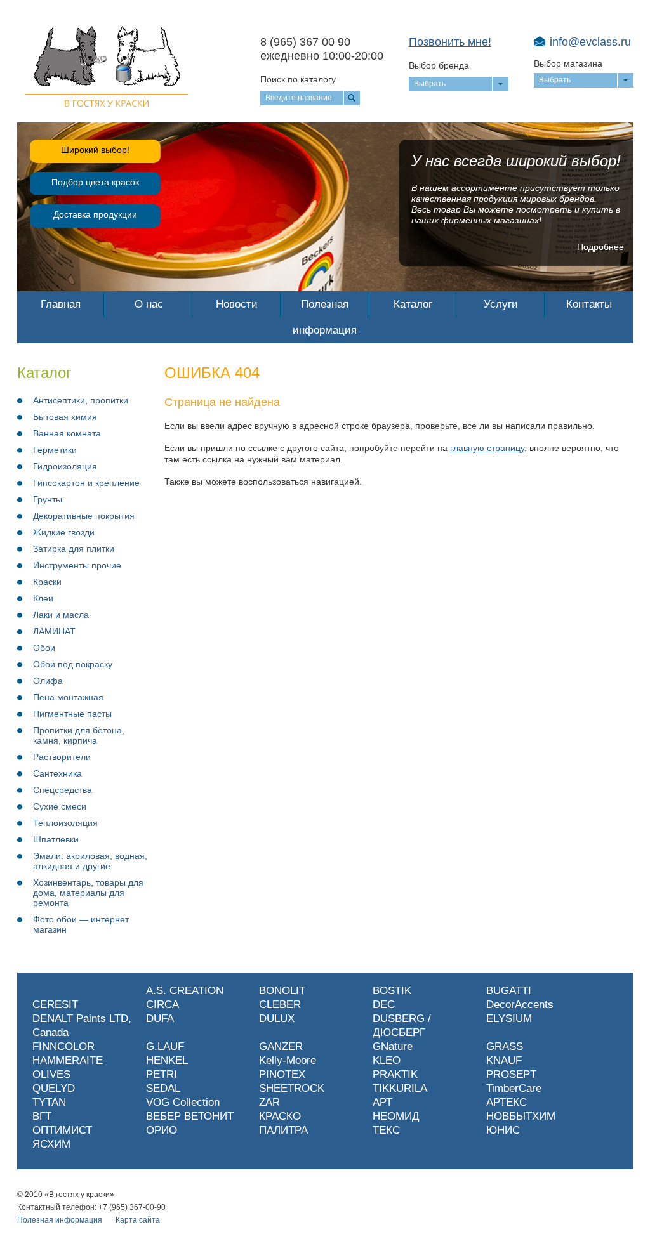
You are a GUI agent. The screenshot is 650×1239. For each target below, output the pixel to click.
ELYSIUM (509, 1019)
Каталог (413, 304)
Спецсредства (62, 790)
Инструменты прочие (77, 565)
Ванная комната (67, 433)
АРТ (382, 1102)
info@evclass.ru (590, 42)
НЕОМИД (396, 1116)
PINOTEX (282, 1074)
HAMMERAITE (67, 1060)
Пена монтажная (68, 697)
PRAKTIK (395, 1074)
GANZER (281, 1046)
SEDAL (163, 1088)
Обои (44, 648)
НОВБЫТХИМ (520, 1116)
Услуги (501, 304)
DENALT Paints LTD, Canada (81, 1026)
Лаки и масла (61, 615)
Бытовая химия (65, 417)
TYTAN (49, 1102)
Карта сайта (138, 1220)
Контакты (589, 304)
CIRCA (162, 1005)
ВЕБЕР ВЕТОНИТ (190, 1116)
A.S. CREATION (184, 991)
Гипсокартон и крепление (86, 483)
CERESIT (55, 1005)
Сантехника (57, 773)
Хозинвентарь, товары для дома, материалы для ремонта (88, 892)
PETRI (161, 1074)
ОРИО (161, 1130)
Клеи (43, 598)
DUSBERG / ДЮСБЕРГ (402, 1026)
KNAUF (504, 1060)
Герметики (55, 450)
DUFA (160, 1019)
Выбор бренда (439, 65)
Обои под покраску (72, 664)
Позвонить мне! (450, 42)
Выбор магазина (568, 63)
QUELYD (53, 1088)
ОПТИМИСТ (62, 1130)
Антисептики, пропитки (80, 400)
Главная (61, 304)
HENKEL (167, 1060)
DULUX (277, 1019)
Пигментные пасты (72, 714)
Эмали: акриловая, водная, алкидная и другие (90, 861)
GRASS (504, 1046)
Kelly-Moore (287, 1060)
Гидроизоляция (65, 466)
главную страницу (487, 448)
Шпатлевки (56, 839)
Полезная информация (325, 317)
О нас (149, 304)
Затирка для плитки (73, 549)
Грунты (47, 499)
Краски (47, 582)
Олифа (48, 681)
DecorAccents (520, 1005)
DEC (384, 1005)
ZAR (269, 1102)
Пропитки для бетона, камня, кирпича (78, 735)
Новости (237, 304)
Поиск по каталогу (298, 79)
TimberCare (513, 1088)
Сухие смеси (59, 806)
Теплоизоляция (65, 823)
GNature (393, 1046)
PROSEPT (511, 1074)
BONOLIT (282, 991)
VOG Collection (183, 1102)
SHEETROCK (291, 1088)
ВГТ (41, 1116)
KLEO (387, 1060)
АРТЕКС (506, 1102)
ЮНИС (503, 1130)
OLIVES (51, 1074)
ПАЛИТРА (283, 1130)
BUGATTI (508, 991)
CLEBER (280, 1005)
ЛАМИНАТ (54, 631)
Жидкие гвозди (64, 532)
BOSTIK (392, 991)
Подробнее (600, 247)
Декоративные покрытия (84, 516)
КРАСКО (280, 1116)
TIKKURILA (400, 1088)
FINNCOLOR (63, 1046)
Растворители (62, 757)
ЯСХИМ (51, 1144)
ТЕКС (386, 1130)
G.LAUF (165, 1046)
